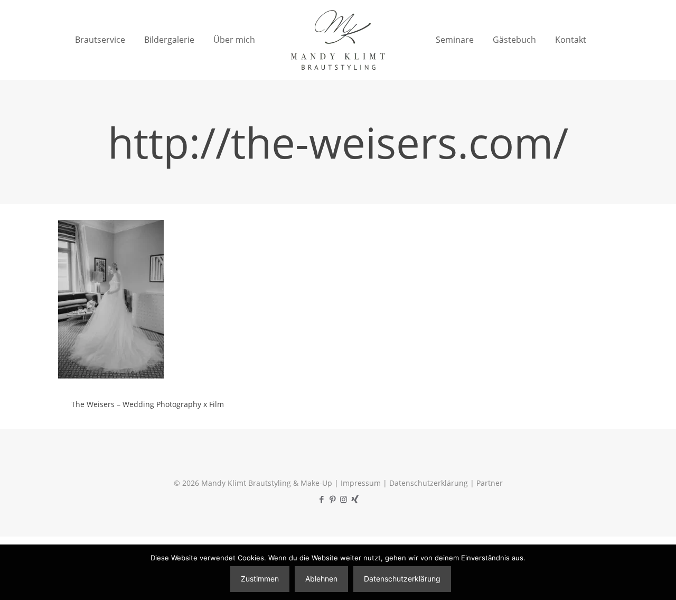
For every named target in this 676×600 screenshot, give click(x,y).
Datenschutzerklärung (428, 483)
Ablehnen (321, 578)
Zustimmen (260, 578)
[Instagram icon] (344, 499)
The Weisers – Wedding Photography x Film (147, 404)
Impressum (361, 483)
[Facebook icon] (321, 499)
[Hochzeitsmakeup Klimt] (338, 39)
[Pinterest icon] (332, 499)
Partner (489, 483)
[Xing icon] (355, 499)
